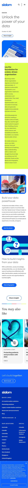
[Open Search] (18, 4)
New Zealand (6, 452)
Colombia (5, 433)
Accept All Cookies (14, 485)
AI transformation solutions (10, 401)
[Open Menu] (24, 4)
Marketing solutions (8, 404)
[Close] (26, 463)
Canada (4, 430)
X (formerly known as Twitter (22, 432)
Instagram (22, 437)
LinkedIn (21, 427)
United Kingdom (7, 458)
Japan (4, 442)
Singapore (5, 455)
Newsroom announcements (10, 410)
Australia (4, 427)
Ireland (4, 439)
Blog (3, 413)
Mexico (4, 446)
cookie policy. (13, 478)
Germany (5, 436)
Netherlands (5, 449)
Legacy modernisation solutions (11, 407)
